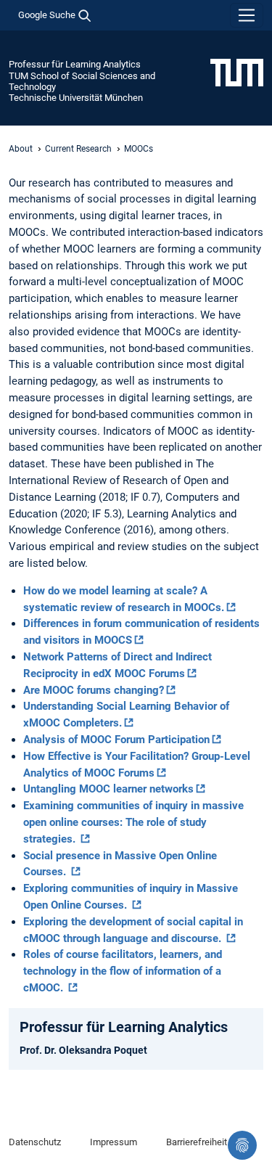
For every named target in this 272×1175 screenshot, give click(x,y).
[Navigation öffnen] (246, 15)
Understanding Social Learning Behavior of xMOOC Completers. (126, 714)
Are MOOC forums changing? (93, 690)
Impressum (113, 1142)
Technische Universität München (76, 97)
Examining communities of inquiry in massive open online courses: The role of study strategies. (133, 822)
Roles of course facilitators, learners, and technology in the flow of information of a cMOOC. (122, 971)
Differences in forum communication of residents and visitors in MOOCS (141, 632)
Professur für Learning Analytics (75, 64)
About (21, 149)
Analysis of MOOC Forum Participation (116, 739)
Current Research (78, 149)
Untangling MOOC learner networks (108, 788)
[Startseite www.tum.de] (236, 71)
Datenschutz (35, 1142)
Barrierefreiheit (196, 1142)
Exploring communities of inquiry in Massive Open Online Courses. (130, 897)
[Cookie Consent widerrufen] (242, 1145)
